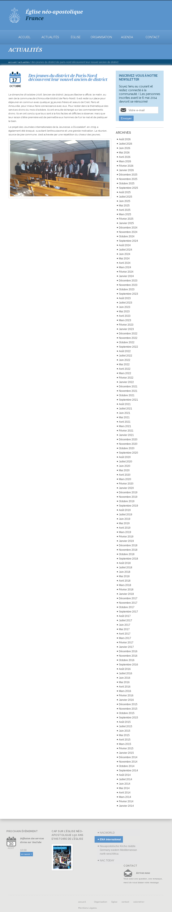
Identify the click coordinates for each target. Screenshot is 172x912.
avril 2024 (124, 262)
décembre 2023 (128, 280)
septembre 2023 (128, 293)
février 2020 (126, 483)
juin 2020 (124, 466)
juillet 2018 (125, 567)
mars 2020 (125, 479)
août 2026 (125, 139)
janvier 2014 (126, 805)
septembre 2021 (128, 399)
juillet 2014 (125, 779)
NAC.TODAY (107, 860)
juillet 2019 (125, 514)
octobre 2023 (126, 289)
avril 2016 (124, 686)
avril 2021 (124, 421)
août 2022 (125, 351)
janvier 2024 (126, 276)
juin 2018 (124, 571)
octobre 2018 (126, 554)
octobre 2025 (126, 183)
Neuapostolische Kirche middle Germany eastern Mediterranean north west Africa (118, 850)
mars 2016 (125, 691)
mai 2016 (124, 682)
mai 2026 (124, 152)
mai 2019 (124, 523)
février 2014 (126, 801)
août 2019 (125, 510)
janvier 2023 (126, 329)
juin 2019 (124, 518)
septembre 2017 (128, 611)
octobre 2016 (126, 660)
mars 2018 (125, 585)
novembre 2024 (128, 232)
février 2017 (126, 642)
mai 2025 (124, 205)
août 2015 (125, 722)
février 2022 (126, 377)
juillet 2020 (125, 461)
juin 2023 (124, 307)
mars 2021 (125, 426)
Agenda (127, 37)
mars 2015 (125, 744)
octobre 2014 (126, 766)
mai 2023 (124, 311)
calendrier (138, 902)
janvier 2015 (126, 752)
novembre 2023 (128, 285)
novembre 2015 (128, 708)
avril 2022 (124, 368)
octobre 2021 (126, 395)
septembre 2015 (128, 717)
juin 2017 (124, 624)
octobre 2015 (126, 713)
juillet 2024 (125, 249)
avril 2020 (124, 474)
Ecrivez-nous (143, 872)
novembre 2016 (128, 655)
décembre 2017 (128, 598)
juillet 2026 (125, 143)
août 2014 (125, 774)
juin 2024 (124, 254)
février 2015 (126, 748)
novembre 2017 (128, 602)
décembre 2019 (128, 492)
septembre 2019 (128, 505)
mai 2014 (124, 788)
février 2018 (126, 589)
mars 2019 (125, 532)
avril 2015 (124, 739)
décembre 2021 (128, 386)
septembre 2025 (128, 187)
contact (153, 37)
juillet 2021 (125, 408)
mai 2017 (124, 629)
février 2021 (126, 430)
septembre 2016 (128, 664)
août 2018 (125, 563)
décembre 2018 (128, 545)
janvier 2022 (126, 382)
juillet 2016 (125, 673)
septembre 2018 (128, 558)
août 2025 (125, 192)
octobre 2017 (126, 607)
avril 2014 (124, 792)
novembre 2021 (128, 390)
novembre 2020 (128, 443)
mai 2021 (124, 417)
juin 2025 (124, 201)
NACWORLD (107, 832)
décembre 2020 (128, 439)
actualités (50, 37)
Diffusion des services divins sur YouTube (32, 840)
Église (76, 37)
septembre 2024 (128, 240)
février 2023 (126, 324)
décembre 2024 (128, 227)
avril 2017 (124, 633)
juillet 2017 (125, 620)
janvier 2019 (126, 541)
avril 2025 (124, 210)
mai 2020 (124, 470)
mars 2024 (125, 267)
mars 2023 (125, 320)
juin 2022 (124, 360)
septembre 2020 (128, 452)
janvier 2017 (126, 646)
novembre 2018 (128, 549)
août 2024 (125, 245)
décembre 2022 (128, 333)
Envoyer (126, 118)
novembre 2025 (128, 179)
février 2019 (126, 536)
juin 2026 (124, 148)
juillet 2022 (125, 355)
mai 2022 (124, 364)
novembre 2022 (128, 338)
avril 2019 (124, 527)
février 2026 (126, 165)
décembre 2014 (128, 757)
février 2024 (126, 271)
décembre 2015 (128, 704)
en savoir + (26, 854)
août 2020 (125, 457)
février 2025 (126, 218)
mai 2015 (124, 735)
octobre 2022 (126, 342)
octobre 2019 (126, 501)
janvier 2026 (126, 170)
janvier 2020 (126, 488)
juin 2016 (124, 677)
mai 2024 (124, 258)
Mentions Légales (87, 908)
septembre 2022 (128, 346)
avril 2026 (124, 157)
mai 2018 (124, 576)
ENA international (110, 839)
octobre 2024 (126, 236)
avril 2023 (124, 315)
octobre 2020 (126, 448)
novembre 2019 (128, 496)
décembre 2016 (128, 651)
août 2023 (125, 298)
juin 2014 (124, 783)
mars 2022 (125, 373)
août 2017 (125, 616)
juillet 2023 (125, 302)
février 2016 (126, 695)
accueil (24, 37)
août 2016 (125, 669)
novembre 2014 (128, 761)
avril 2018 (124, 580)
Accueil (12, 62)
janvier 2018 (126, 594)
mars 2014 (125, 797)
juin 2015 (124, 730)
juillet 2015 (125, 726)
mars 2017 (125, 638)
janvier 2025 (126, 223)
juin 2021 (124, 413)
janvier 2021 (126, 435)
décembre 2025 (128, 174)
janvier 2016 (126, 699)
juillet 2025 (125, 196)
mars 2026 (125, 161)
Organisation (101, 37)
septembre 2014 (128, 770)
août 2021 (125, 404)
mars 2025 (125, 214)
